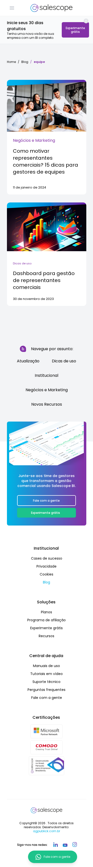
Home (11, 62)
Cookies (46, 574)
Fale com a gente (46, 500)
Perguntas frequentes (46, 689)
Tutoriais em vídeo (46, 673)
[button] (12, 8)
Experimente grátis (75, 30)
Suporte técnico (46, 681)
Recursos (46, 635)
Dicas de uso (22, 263)
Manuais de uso (46, 665)
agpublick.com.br (46, 831)
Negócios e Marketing (34, 140)
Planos (46, 612)
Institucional (46, 375)
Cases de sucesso (46, 558)
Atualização (28, 361)
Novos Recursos (46, 404)
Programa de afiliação (46, 620)
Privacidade (46, 566)
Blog (24, 62)
